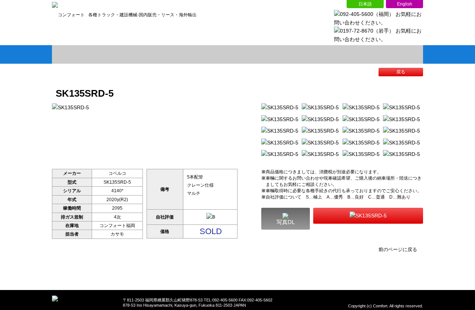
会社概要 (163, 54)
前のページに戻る (398, 249)
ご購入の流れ (312, 54)
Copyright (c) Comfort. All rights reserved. (385, 306)
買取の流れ (237, 54)
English (404, 4)
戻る (400, 71)
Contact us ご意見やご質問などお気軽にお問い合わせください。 (368, 215)
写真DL (285, 222)
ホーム (89, 54)
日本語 (365, 4)
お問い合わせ (386, 54)
